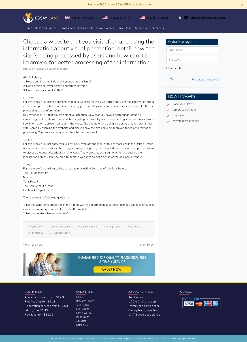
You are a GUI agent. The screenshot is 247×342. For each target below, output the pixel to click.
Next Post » (147, 245)
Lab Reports (85, 28)
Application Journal (60, 226)
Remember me (178, 68)
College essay (113, 226)
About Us (141, 28)
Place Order (124, 28)
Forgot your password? (206, 80)
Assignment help (88, 226)
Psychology (35, 226)
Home (28, 28)
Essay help (135, 226)
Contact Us (157, 28)
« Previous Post (33, 245)
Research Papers (45, 28)
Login (172, 78)
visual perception (61, 233)
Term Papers (67, 28)
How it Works (105, 28)
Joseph (64, 69)
